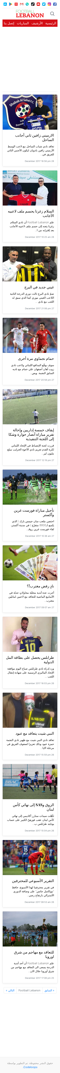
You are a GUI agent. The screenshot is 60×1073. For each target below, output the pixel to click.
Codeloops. (30, 1067)
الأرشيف (37, 23)
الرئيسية (50, 23)
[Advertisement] (30, 59)
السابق (49, 990)
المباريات (23, 23)
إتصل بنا (9, 23)
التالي (10, 990)
